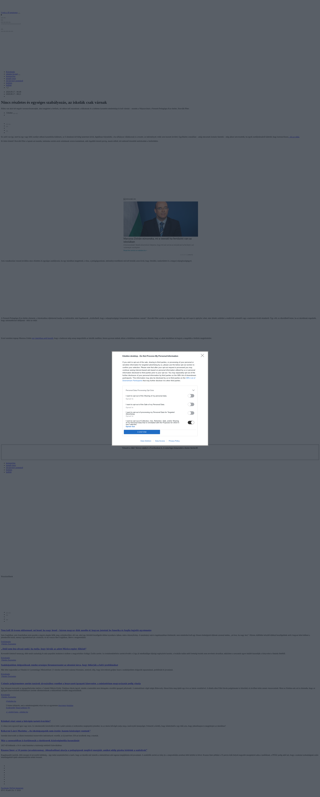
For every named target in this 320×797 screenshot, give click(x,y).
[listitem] (160, 390)
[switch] (191, 395)
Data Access (160, 441)
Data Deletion (145, 441)
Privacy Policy (174, 441)
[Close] (203, 356)
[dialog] (160, 398)
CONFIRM (142, 432)
